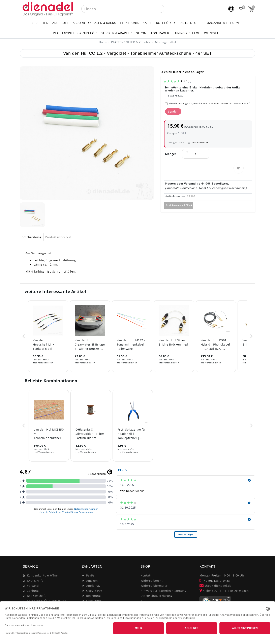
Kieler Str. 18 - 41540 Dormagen (225, 591)
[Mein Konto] (231, 9)
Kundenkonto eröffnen (43, 575)
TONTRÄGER (160, 33)
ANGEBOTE (60, 23)
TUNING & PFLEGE (186, 33)
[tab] (31, 237)
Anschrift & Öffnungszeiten (46, 601)
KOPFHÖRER (165, 23)
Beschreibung (31, 237)
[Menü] (228, 598)
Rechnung (93, 596)
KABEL (147, 23)
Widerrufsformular (154, 586)
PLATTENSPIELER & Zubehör (75, 33)
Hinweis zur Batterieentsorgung (163, 591)
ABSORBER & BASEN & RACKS (94, 23)
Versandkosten (200, 142)
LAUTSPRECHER (191, 23)
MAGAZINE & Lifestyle (224, 23)
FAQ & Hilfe (35, 581)
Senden (173, 111)
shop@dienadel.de (218, 586)
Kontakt (146, 575)
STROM (141, 33)
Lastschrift (93, 601)
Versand (33, 586)
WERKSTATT (213, 33)
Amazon (92, 581)
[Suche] (167, 9)
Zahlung (33, 591)
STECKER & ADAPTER (116, 33)
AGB (144, 601)
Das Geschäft (36, 596)
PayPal (90, 575)
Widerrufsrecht (151, 581)
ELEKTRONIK (129, 23)
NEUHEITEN (40, 23)
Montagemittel (165, 42)
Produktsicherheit (58, 237)
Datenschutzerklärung (157, 596)
